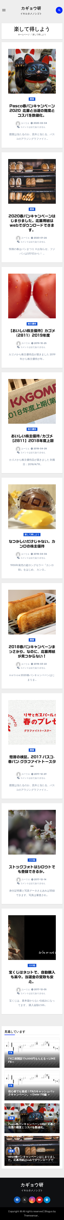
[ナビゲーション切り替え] (3, 10)
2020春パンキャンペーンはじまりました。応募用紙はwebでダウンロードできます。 (31, 1160)
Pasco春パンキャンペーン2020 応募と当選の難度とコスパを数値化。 (32, 110)
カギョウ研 (31, 9)
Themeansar (31, 1215)
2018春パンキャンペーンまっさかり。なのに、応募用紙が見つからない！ (32, 651)
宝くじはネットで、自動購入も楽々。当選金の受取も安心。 (32, 977)
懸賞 (32, 99)
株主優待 (32, 324)
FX (10, 1052)
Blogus (49, 1211)
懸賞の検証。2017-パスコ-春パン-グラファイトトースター (32, 761)
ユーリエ (25, 123)
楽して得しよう (32, 534)
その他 (32, 860)
